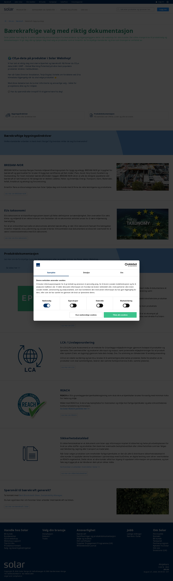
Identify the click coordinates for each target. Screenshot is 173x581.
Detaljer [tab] (86, 273)
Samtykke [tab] (51, 273)
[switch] (73, 305)
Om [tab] (121, 273)
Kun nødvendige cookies (86, 315)
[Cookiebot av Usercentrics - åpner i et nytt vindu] (126, 265)
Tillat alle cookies (120, 315)
